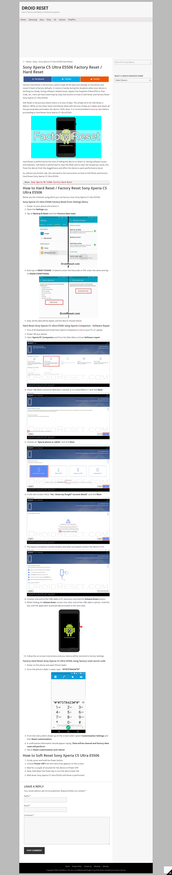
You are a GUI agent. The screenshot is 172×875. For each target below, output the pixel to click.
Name (27, 796)
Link (80, 330)
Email (27, 805)
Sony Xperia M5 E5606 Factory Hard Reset (51, 182)
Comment (29, 815)
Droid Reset (35, 8)
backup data (96, 109)
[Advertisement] (86, 39)
